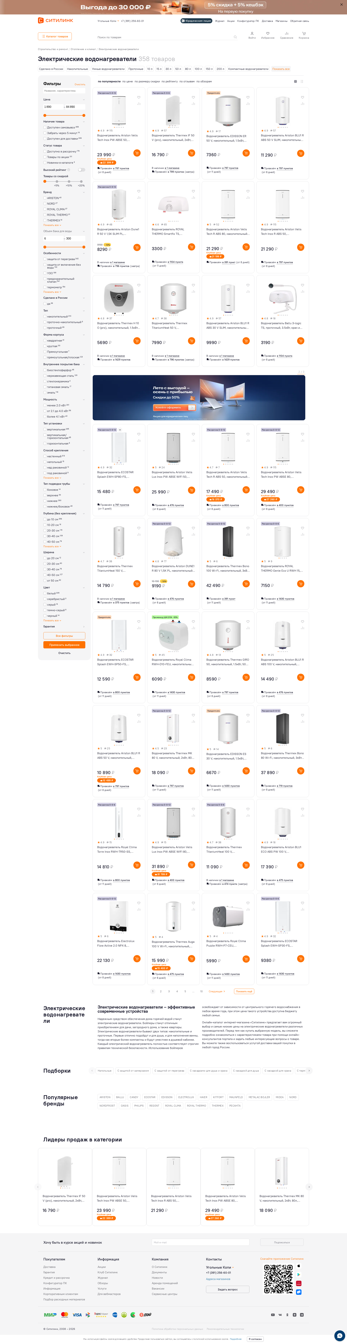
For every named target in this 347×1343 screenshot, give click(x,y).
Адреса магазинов (218, 1279)
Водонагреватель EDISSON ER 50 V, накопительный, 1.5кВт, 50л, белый (226, 138)
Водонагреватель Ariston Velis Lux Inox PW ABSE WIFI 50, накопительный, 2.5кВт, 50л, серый (172, 474)
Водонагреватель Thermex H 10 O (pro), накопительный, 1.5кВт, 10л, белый (118, 325)
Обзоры (103, 1283)
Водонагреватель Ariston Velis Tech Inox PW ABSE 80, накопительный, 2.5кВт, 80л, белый (281, 474)
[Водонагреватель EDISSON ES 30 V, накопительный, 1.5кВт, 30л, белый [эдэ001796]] (228, 751)
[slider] (44, 115)
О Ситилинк (159, 1267)
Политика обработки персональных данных (177, 1329)
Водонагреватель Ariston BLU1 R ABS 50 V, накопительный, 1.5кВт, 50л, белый (118, 755)
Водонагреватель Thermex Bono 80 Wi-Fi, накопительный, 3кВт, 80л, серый (282, 755)
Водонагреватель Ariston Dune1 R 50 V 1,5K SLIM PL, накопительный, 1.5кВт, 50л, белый (118, 231)
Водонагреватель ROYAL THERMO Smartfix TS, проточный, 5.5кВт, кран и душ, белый (172, 231)
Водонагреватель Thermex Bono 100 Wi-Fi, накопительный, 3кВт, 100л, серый (227, 568)
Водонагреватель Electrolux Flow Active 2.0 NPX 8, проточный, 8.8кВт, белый (115, 943)
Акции (102, 1267)
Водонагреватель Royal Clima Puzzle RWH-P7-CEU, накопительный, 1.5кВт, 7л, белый (226, 943)
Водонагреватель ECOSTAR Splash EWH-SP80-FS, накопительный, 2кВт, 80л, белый (115, 474)
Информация (51, 1288)
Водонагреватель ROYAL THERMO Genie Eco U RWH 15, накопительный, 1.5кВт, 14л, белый (280, 568)
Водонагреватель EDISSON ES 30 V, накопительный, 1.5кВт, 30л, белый (226, 756)
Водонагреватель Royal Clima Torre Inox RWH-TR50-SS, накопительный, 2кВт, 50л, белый (117, 849)
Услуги (102, 1288)
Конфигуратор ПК (55, 1283)
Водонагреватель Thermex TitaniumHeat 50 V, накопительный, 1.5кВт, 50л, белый (170, 325)
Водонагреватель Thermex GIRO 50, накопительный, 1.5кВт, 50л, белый (227, 662)
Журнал (103, 1277)
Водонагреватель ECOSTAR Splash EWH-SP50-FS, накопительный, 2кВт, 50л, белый (115, 662)
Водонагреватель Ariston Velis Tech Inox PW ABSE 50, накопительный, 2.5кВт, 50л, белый (117, 137)
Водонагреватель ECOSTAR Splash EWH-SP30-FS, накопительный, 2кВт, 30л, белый (279, 943)
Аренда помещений (165, 1283)
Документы (159, 1272)
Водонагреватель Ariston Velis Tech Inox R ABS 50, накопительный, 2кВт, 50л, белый (281, 231)
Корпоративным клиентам (60, 1294)
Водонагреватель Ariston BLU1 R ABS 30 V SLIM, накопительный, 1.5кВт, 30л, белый (227, 325)
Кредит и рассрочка (56, 1277)
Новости (157, 1277)
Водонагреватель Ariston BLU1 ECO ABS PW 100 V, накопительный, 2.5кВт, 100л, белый (281, 849)
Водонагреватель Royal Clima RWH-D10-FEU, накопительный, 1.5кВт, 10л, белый (173, 662)
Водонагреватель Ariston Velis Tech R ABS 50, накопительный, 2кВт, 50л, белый (227, 474)
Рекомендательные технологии (225, 1329)
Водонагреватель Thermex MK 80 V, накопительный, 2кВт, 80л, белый (173, 755)
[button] (252, 36)
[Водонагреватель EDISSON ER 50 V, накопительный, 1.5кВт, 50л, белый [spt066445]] (228, 133)
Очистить (64, 653)
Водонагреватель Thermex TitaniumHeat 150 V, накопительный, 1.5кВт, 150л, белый (116, 568)
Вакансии (158, 1288)
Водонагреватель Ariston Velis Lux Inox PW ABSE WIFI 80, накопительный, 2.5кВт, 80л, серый (172, 849)
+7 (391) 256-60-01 (218, 1272)
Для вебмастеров (109, 1294)
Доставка (49, 1267)
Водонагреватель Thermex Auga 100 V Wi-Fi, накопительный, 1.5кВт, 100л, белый (173, 944)
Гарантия (49, 1272)
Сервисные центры (164, 1294)
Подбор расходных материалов (64, 1299)
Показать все (51, 225)
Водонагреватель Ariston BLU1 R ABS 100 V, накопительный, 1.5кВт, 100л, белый (282, 662)
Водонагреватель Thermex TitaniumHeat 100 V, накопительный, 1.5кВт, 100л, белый (225, 849)
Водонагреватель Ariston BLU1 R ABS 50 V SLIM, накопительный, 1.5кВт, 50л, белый (282, 137)
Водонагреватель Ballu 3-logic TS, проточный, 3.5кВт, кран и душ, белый (281, 325)
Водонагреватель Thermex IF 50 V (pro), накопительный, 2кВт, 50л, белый (173, 137)
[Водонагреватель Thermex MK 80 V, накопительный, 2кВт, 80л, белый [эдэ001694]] (282, 1187)
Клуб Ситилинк (108, 1272)
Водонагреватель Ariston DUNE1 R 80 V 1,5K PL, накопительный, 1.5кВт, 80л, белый (173, 568)
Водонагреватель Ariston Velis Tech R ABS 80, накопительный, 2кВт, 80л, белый (227, 231)
